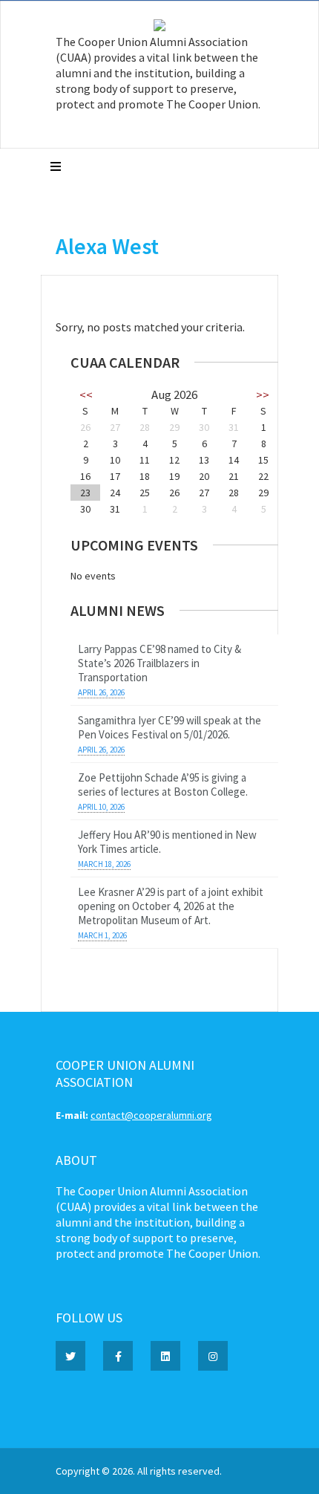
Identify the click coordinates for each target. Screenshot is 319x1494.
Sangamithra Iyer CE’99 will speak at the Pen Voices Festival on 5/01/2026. (169, 727)
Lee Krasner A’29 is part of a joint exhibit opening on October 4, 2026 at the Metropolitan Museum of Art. (170, 906)
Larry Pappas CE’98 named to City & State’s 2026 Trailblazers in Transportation (159, 663)
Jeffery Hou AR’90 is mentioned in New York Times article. (167, 842)
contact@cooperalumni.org (151, 1115)
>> (262, 394)
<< (86, 394)
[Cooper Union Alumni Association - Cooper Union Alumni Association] (159, 27)
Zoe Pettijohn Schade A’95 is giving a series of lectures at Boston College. (163, 784)
